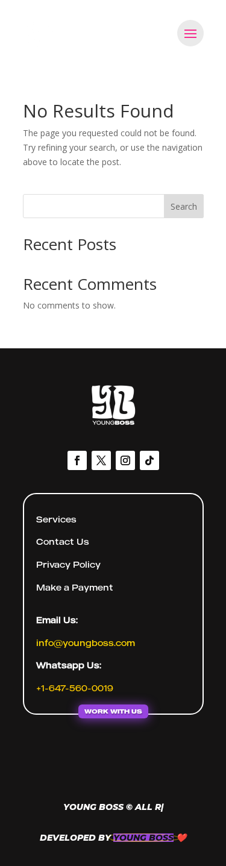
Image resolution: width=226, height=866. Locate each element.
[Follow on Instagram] (125, 460)
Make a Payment (74, 587)
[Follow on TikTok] (149, 460)
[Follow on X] (101, 460)
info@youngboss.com (85, 643)
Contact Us (62, 541)
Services (56, 519)
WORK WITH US (113, 711)
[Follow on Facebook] (77, 460)
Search (184, 206)
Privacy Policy (68, 564)
